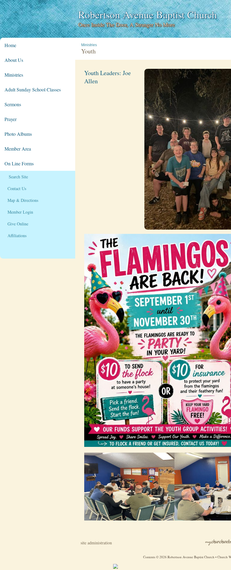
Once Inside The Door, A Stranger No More (126, 24)
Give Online (16, 224)
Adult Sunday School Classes (33, 89)
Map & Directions (21, 200)
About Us (14, 60)
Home (10, 45)
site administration (96, 543)
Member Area (18, 148)
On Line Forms (19, 163)
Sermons (13, 104)
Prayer (11, 119)
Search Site (16, 177)
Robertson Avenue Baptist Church (147, 14)
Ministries (14, 75)
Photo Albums (18, 134)
